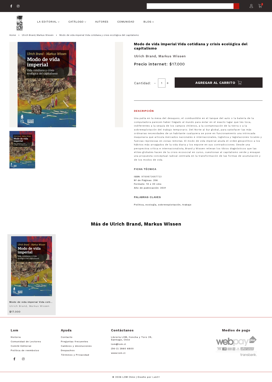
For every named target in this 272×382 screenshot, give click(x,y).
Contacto (67, 337)
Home (12, 35)
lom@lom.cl (118, 344)
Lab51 (156, 377)
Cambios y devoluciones (76, 346)
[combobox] (193, 6)
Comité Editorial (21, 346)
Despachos (68, 350)
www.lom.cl (118, 353)
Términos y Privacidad (75, 355)
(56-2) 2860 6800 (122, 348)
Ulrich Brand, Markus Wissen (37, 35)
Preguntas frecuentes (74, 341)
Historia (16, 337)
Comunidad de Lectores (26, 341)
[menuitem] (48, 21)
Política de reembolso (25, 350)
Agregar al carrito (215, 82)
